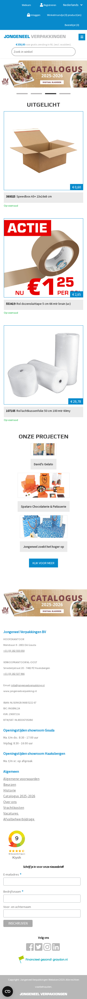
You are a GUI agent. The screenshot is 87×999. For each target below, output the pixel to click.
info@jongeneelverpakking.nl (28, 685)
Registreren (49, 5)
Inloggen (35, 15)
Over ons (10, 802)
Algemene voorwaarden (21, 778)
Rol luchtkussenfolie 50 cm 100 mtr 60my (43, 411)
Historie (9, 790)
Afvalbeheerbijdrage (19, 819)
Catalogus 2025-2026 (19, 796)
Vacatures (11, 813)
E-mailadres (12, 874)
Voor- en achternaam (17, 907)
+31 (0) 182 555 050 (14, 650)
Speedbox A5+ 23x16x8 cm (34, 196)
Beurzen (9, 784)
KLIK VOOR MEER (43, 563)
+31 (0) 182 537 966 (14, 673)
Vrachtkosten (13, 807)
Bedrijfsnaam (13, 891)
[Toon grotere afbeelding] (43, 150)
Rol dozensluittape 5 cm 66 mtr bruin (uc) (44, 304)
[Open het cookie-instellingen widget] (7, 991)
